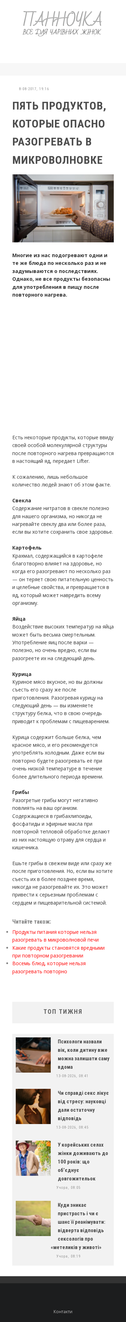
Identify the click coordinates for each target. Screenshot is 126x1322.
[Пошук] (111, 69)
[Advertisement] (67, 48)
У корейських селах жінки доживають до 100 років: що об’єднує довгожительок (83, 1162)
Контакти (63, 1312)
